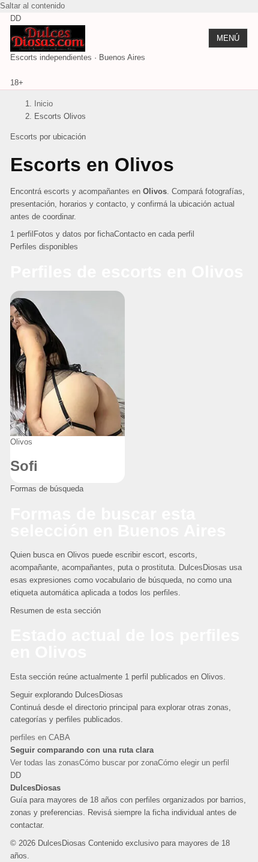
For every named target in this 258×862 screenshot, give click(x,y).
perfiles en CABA (40, 737)
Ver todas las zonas (44, 762)
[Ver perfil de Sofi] (67, 364)
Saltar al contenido (32, 5)
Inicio (43, 103)
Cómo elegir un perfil (193, 762)
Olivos (21, 441)
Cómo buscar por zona (118, 762)
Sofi (24, 466)
